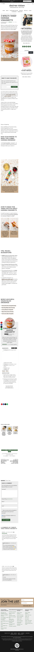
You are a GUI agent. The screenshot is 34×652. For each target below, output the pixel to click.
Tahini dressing (19, 620)
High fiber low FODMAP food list (4, 613)
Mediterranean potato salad (7, 279)
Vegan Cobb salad (28, 620)
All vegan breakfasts (12, 626)
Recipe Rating (4, 498)
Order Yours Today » (26, 76)
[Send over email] (7, 404)
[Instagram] (1, 3)
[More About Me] (26, 20)
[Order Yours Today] (26, 62)
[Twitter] (4, 3)
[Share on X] (5, 404)
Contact (23, 633)
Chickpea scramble (12, 611)
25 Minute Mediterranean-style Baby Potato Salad (14, 461)
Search (27, 50)
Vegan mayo (19, 619)
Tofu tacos (27, 617)
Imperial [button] (3, 370)
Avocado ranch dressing (19, 625)
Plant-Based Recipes (14, 10)
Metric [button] (7, 370)
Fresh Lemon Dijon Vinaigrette (7, 313)
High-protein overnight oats (11, 620)
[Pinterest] (2, 3)
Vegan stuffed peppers (27, 613)
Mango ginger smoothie (11, 622)
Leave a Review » (14, 344)
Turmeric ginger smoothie (12, 624)
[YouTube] (3, 3)
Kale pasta (27, 619)
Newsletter (20, 11)
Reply (13, 566)
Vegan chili (27, 616)
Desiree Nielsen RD (8, 453)
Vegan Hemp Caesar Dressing (7, 311)
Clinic (30, 10)
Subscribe (27, 633)
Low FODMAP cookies (5, 617)
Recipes (15, 633)
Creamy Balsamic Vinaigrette (7, 309)
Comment (4, 489)
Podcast (21, 10)
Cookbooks (14, 11)
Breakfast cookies (12, 615)
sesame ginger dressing (10, 94)
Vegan (9, 451)
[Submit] (33, 4)
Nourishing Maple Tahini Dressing (8, 307)
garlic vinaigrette (8, 95)
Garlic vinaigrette (20, 616)
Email (3, 506)
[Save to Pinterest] (2, 404)
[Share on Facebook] (3, 404)
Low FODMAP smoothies (3, 619)
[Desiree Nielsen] (17, 6)
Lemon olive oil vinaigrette (19, 622)
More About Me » (26, 42)
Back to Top (7, 633)
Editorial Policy (14, 634)
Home (4, 10)
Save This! (14, 86)
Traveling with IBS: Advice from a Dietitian (5, 461)
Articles (26, 10)
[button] (8, 22)
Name (3, 501)
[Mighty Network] (30, 46)
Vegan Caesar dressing (19, 613)
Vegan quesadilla (28, 621)
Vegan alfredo (19, 617)
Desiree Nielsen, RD (6, 574)
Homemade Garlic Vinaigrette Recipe (9, 305)
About (7, 10)
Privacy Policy (20, 634)
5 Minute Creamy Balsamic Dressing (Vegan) (4, 434)
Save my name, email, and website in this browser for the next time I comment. (9, 512)
